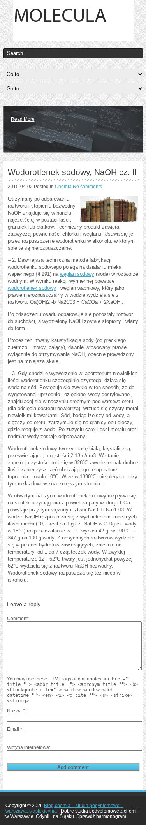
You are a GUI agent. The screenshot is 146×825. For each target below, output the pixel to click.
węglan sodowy (77, 274)
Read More (23, 119)
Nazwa (16, 711)
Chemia (63, 186)
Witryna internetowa (28, 747)
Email (14, 729)
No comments (87, 186)
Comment (17, 618)
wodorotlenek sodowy (32, 288)
